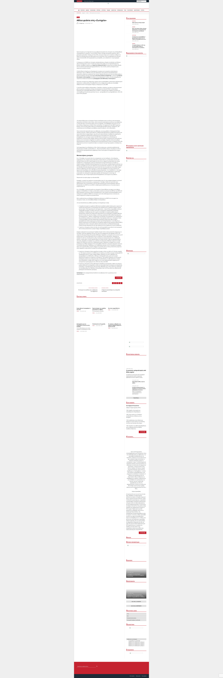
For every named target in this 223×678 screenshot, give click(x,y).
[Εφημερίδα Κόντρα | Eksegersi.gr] (111, 5)
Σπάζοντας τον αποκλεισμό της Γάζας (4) (136, 642)
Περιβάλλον (120, 10)
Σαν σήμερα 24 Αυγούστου (132, 405)
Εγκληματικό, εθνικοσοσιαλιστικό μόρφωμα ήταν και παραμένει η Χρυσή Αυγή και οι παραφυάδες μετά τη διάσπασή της (136, 596)
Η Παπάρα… (130, 437)
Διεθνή (87, 10)
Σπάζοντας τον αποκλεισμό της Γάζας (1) (136, 645)
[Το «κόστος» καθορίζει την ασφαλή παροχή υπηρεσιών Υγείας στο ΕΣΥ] (115, 318)
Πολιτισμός (130, 10)
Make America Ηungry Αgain (88, 1)
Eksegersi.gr (81, 23)
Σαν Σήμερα (130, 403)
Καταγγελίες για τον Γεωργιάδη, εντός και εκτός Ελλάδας (83, 326)
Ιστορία (142, 10)
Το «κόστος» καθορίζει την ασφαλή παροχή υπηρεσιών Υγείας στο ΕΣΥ (114, 325)
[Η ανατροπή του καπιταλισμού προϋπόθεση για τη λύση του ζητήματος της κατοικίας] (136, 570)
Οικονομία (93, 10)
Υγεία (125, 10)
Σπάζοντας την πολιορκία (132, 639)
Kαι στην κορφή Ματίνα (114, 308)
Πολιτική (82, 10)
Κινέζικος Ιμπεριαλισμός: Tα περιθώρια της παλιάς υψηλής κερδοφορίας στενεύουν (139, 390)
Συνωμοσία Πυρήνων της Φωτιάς (133, 620)
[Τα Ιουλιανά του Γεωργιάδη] (99, 318)
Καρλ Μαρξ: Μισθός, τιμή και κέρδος (138, 382)
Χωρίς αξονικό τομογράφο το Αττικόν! (83, 309)
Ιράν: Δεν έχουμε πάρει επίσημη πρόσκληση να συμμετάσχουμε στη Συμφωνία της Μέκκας (139, 29)
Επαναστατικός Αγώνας (131, 618)
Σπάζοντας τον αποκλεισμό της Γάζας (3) (136, 643)
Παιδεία (108, 10)
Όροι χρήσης (144, 675)
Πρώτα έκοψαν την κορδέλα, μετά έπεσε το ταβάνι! (99, 310)
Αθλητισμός (137, 10)
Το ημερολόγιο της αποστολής (134, 640)
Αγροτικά (103, 10)
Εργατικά (98, 10)
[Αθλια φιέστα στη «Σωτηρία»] (97, 48)
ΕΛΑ (128, 615)
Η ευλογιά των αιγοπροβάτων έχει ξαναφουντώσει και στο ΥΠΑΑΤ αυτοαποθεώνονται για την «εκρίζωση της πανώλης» (138, 38)
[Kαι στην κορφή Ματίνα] (115, 303)
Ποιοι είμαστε (132, 675)
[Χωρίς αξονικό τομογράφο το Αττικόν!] (84, 303)
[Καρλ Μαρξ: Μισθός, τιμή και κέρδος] (128, 382)
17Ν (128, 613)
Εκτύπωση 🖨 (118, 277)
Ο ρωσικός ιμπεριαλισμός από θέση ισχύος (136, 371)
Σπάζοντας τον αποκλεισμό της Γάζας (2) (136, 644)
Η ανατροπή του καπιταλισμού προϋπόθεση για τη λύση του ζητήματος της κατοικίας (135, 575)
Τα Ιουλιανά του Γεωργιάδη (98, 324)
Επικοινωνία (138, 675)
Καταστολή (113, 10)
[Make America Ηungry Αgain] (128, 22)
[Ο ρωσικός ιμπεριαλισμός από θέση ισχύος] (136, 362)
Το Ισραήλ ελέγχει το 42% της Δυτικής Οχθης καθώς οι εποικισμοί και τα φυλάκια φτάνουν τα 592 (138, 46)
